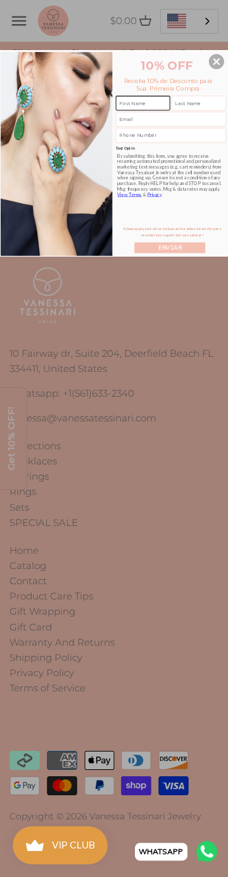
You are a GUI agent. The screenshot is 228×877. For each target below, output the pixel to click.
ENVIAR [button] (170, 248)
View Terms (129, 195)
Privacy (154, 195)
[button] (216, 61)
